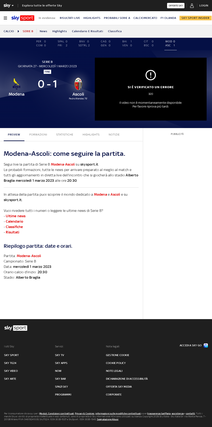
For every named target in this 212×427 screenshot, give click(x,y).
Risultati (12, 232)
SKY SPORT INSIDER (196, 18)
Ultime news (15, 216)
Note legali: (113, 346)
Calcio (9, 31)
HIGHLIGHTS (92, 18)
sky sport (11, 355)
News (43, 31)
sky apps (61, 363)
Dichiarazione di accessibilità (127, 378)
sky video (11, 370)
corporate (114, 394)
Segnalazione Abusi (108, 419)
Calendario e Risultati (87, 31)
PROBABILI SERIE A (117, 18)
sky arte (10, 378)
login (203, 5)
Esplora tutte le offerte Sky (42, 5)
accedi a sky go (191, 345)
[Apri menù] (5, 18)
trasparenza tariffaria (159, 413)
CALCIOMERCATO (145, 18)
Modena (57, 164)
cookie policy (116, 363)
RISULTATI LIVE (70, 18)
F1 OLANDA (168, 18)
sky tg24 (10, 363)
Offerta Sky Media (119, 386)
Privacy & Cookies (84, 413)
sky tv (59, 355)
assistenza (178, 413)
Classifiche (14, 227)
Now (58, 370)
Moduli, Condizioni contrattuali (56, 413)
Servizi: (59, 346)
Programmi (63, 394)
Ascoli (70, 164)
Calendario (14, 221)
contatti (190, 413)
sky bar (60, 378)
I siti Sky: (9, 346)
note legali (114, 370)
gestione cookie (117, 355)
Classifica (115, 31)
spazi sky (61, 386)
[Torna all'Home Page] (23, 18)
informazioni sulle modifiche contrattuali (118, 413)
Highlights (59, 31)
